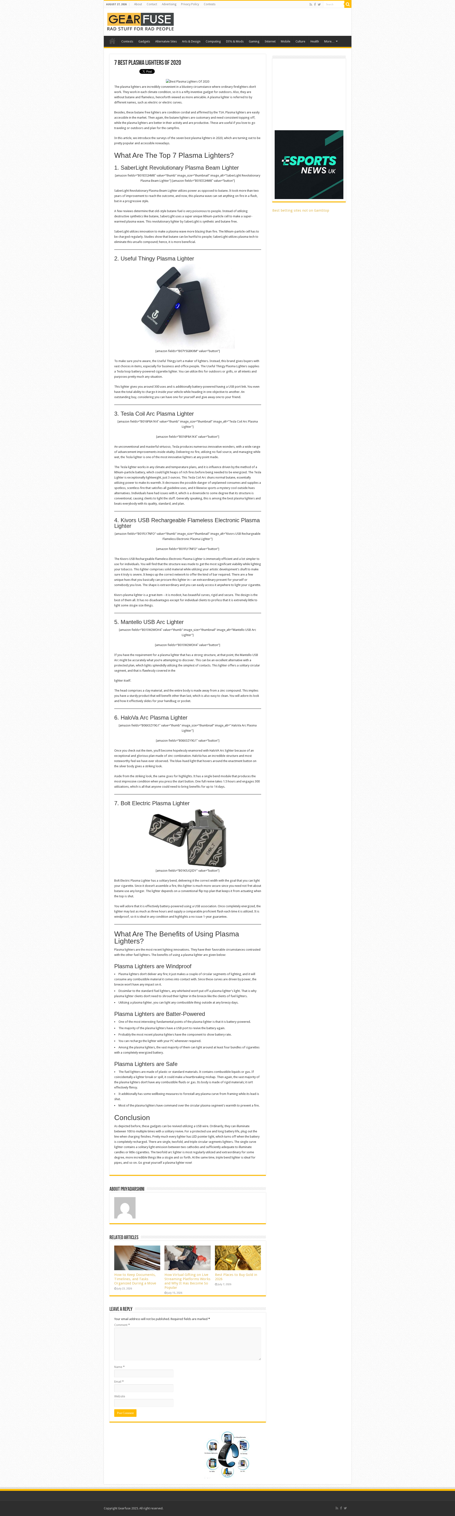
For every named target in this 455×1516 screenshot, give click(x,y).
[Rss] (311, 4)
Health (314, 41)
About (138, 4)
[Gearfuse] (140, 21)
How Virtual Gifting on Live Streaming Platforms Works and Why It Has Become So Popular (187, 1281)
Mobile (285, 41)
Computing (213, 41)
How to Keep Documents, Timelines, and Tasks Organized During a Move (135, 1279)
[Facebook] (315, 4)
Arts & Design (191, 41)
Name (119, 1367)
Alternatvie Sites (166, 41)
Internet (270, 41)
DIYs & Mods (235, 41)
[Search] (347, 4)
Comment (122, 1325)
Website (119, 1396)
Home (112, 41)
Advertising (169, 4)
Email (119, 1381)
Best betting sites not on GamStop (300, 210)
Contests (209, 4)
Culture (300, 41)
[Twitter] (319, 4)
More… (329, 41)
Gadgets (144, 41)
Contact (152, 4)
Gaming (254, 41)
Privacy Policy (190, 4)
